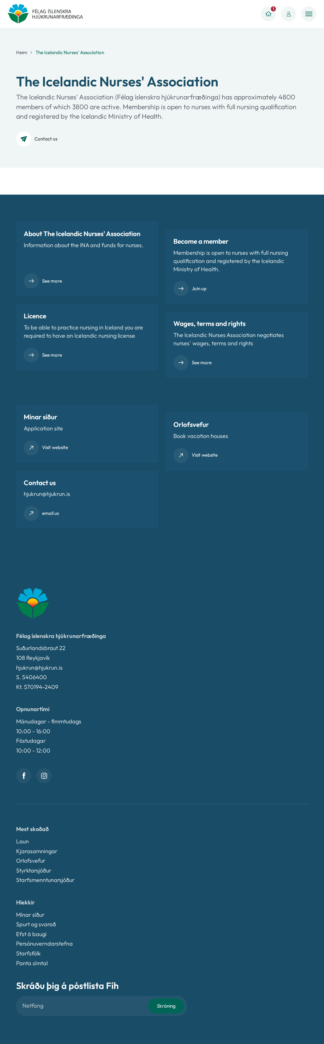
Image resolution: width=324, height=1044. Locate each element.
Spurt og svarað (36, 924)
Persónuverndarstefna (44, 943)
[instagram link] (44, 775)
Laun (22, 841)
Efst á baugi (31, 934)
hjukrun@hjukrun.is (39, 667)
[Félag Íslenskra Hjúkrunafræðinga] (45, 13)
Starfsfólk (28, 953)
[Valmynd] (308, 14)
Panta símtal (32, 963)
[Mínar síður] (288, 14)
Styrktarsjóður (33, 870)
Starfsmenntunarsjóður (45, 880)
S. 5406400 (31, 677)
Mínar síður (30, 914)
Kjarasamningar (36, 851)
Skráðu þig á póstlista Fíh (67, 986)
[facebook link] (23, 775)
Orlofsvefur (30, 860)
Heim (21, 52)
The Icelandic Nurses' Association (69, 52)
